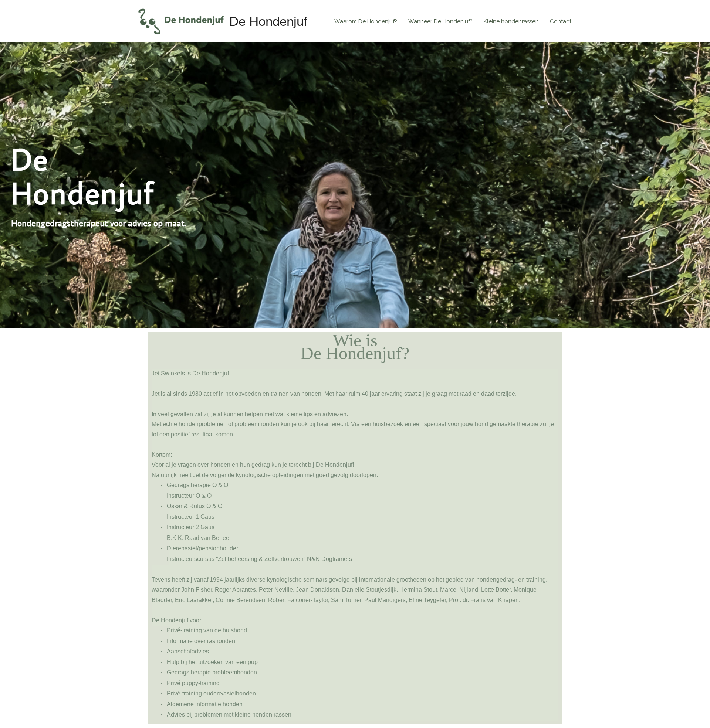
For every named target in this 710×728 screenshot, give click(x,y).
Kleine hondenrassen (511, 21)
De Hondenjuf (268, 21)
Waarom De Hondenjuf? (365, 21)
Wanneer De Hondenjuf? (440, 21)
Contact (560, 21)
